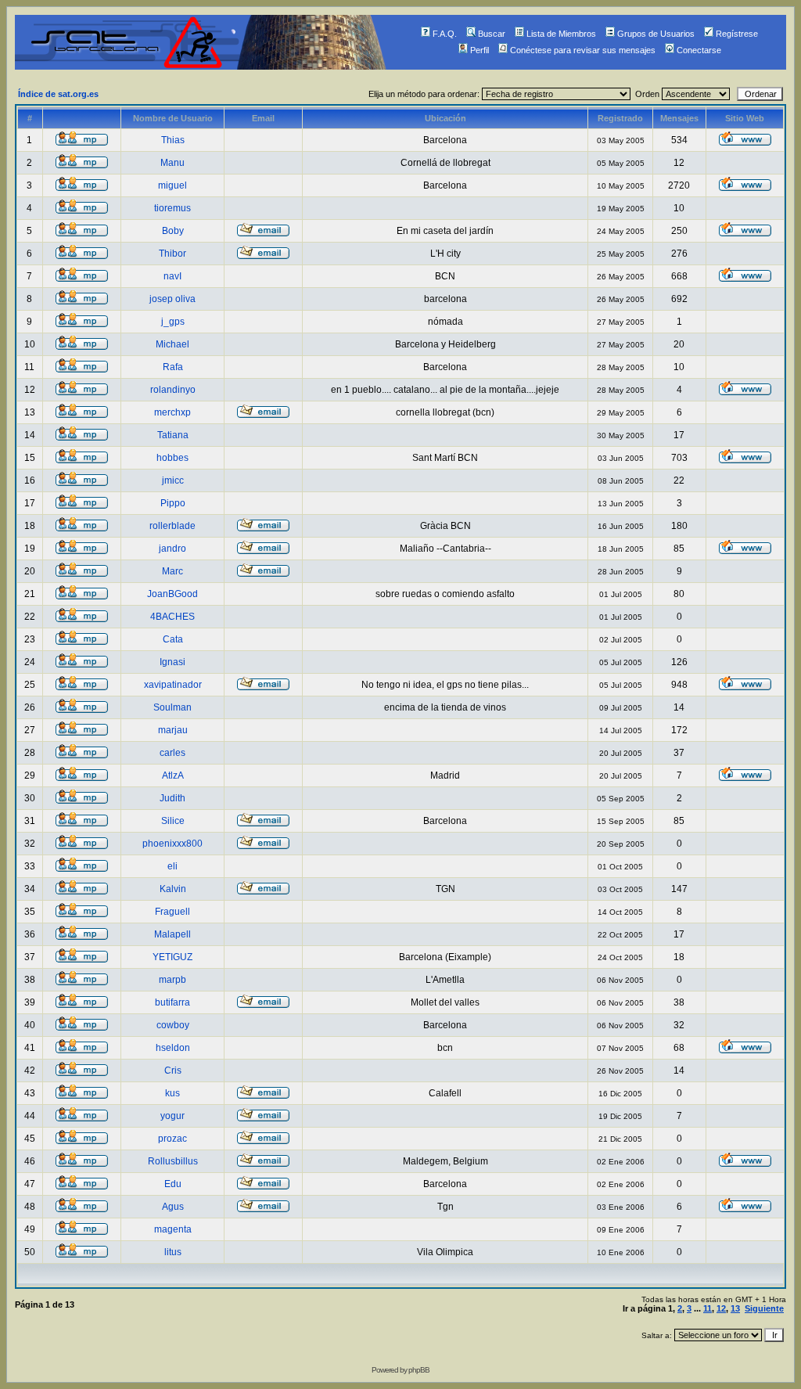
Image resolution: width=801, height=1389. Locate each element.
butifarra (172, 1002)
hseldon (173, 1047)
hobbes (172, 457)
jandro (172, 548)
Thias (173, 140)
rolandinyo (173, 389)
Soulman (172, 707)
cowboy (172, 1025)
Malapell (172, 934)
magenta (173, 1229)
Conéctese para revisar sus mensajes (583, 50)
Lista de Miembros (561, 33)
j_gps (173, 321)
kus (172, 1093)
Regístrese (737, 33)
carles (172, 752)
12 (721, 1308)
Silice (173, 820)
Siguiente (764, 1308)
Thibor (172, 253)
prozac (172, 1138)
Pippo (172, 503)
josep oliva (172, 298)
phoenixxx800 (172, 843)
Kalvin (173, 888)
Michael (172, 344)
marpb (172, 979)
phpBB (418, 1370)
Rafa (173, 367)
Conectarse (699, 50)
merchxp (172, 412)
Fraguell (172, 911)
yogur (172, 1115)
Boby (173, 230)
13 (735, 1308)
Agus (173, 1206)
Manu (172, 162)
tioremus (172, 208)
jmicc (173, 480)
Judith (172, 798)
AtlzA (173, 775)
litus (172, 1252)
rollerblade (172, 525)
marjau (173, 730)
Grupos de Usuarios (656, 33)
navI (172, 276)
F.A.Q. (445, 33)
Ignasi (172, 662)
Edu (172, 1183)
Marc (172, 571)
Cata (173, 639)
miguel (172, 185)
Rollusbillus (173, 1161)
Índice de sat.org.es (58, 94)
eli (172, 866)
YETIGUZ (172, 957)
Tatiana (173, 435)
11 (707, 1308)
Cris (172, 1070)
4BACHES (172, 616)
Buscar (491, 33)
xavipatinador (173, 684)
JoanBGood (172, 593)
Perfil (479, 50)
